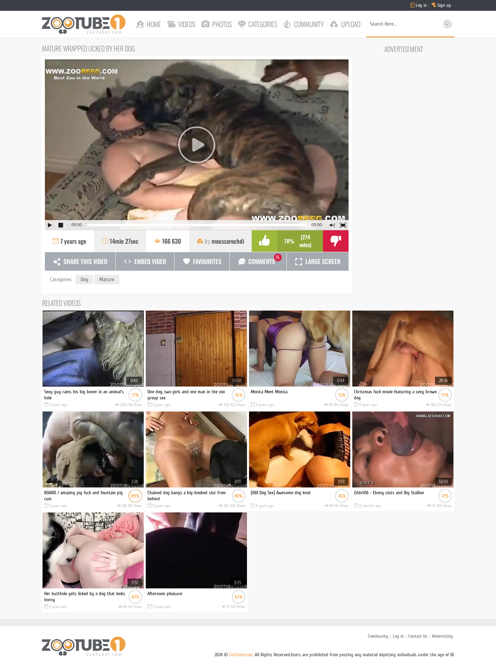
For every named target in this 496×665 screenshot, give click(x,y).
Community (378, 636)
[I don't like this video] (336, 241)
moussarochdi (228, 241)
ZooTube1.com (241, 655)
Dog (84, 279)
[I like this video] (264, 241)
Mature (106, 279)
